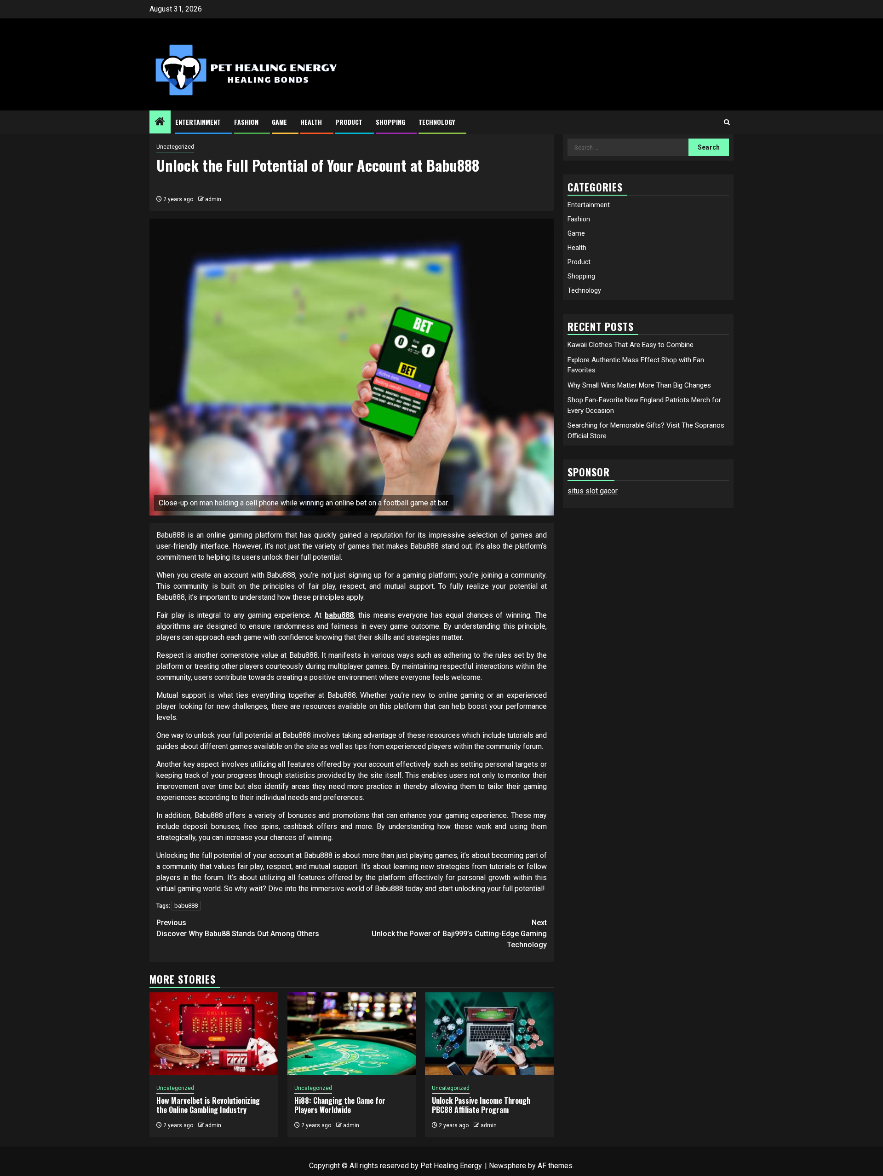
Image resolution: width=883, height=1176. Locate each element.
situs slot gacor (593, 491)
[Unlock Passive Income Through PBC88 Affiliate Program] (489, 1033)
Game (279, 122)
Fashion (246, 122)
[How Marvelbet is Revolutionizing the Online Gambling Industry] (213, 1033)
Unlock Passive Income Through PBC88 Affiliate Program (481, 1105)
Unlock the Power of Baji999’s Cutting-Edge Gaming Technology (459, 933)
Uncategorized (175, 147)
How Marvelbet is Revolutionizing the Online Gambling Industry (208, 1105)
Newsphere (507, 1165)
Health (311, 122)
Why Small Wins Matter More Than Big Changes (639, 385)
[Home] (160, 122)
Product (348, 122)
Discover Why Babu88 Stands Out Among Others (237, 928)
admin (213, 199)
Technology (437, 122)
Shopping (390, 122)
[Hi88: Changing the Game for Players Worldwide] (351, 1033)
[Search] (727, 122)
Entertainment (198, 122)
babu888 (339, 615)
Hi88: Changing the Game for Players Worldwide (339, 1105)
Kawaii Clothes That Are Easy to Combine (631, 345)
